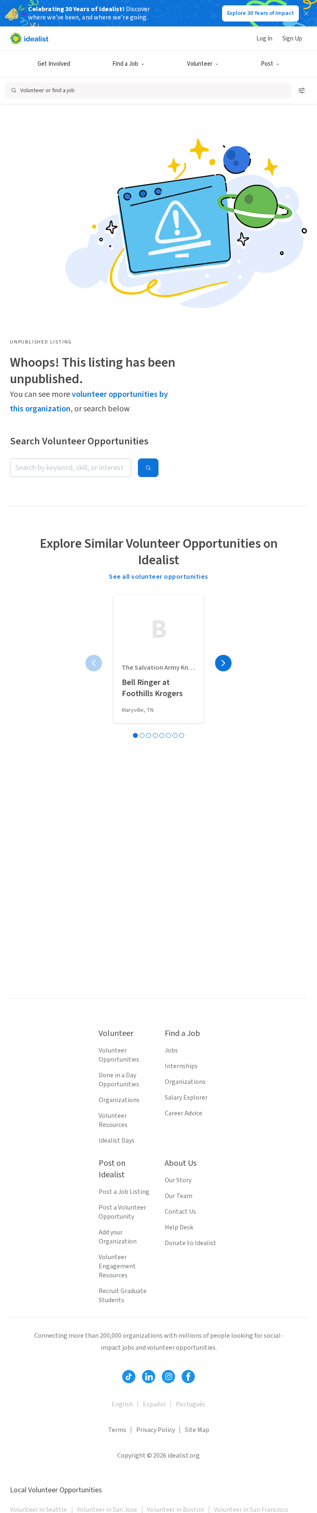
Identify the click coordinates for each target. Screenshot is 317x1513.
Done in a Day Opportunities (119, 1080)
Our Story (178, 1180)
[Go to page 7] (175, 735)
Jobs (171, 1050)
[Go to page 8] (181, 735)
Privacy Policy (155, 1429)
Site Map (197, 1429)
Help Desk (179, 1227)
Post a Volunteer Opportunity (122, 1212)
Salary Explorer (186, 1097)
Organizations (119, 1100)
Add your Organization (118, 1237)
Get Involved (54, 64)
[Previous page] (93, 663)
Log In (264, 38)
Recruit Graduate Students (123, 1295)
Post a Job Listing (124, 1191)
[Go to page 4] (155, 735)
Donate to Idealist (190, 1243)
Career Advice (183, 1113)
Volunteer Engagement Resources (117, 1266)
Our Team (178, 1195)
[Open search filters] (301, 90)
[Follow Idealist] (128, 1376)
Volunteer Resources (113, 1120)
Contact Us (180, 1211)
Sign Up (292, 38)
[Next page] (223, 663)
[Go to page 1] (135, 735)
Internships (181, 1066)
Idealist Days (117, 1140)
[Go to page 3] (148, 735)
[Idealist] (29, 38)
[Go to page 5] (161, 735)
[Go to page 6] (168, 735)
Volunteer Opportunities (119, 1055)
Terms (117, 1429)
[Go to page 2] (142, 735)
